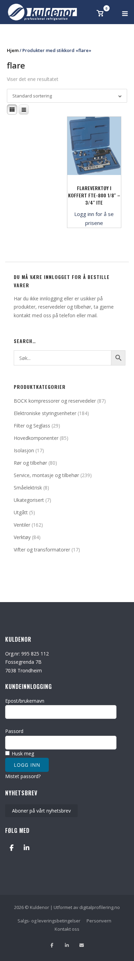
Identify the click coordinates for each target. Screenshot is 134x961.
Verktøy (22, 537)
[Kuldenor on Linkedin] (26, 847)
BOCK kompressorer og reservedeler (55, 400)
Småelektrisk (28, 487)
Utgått (21, 512)
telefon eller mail (78, 315)
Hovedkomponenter (36, 438)
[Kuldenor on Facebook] (11, 847)
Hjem (13, 50)
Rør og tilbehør (30, 462)
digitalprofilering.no (99, 907)
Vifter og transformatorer (42, 549)
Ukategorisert (29, 500)
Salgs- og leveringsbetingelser (49, 921)
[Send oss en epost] (81, 945)
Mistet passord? (23, 776)
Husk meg (22, 753)
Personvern (99, 921)
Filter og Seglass (32, 425)
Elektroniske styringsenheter (45, 413)
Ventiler (22, 524)
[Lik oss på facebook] (52, 945)
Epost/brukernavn (24, 701)
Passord (14, 731)
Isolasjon (24, 450)
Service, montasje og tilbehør (46, 475)
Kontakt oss (67, 929)
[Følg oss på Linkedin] (67, 945)
